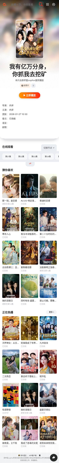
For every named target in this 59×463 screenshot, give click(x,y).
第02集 (21, 156)
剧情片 (26, 85)
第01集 (8, 156)
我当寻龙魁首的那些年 (29, 234)
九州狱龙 (44, 343)
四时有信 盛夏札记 (29, 300)
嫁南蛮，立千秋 (9, 443)
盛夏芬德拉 (45, 409)
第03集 (34, 156)
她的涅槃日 (7, 300)
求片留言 (23, 455)
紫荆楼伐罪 (26, 267)
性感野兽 (6, 409)
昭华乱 (43, 376)
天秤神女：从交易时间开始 (10, 343)
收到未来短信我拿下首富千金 (48, 443)
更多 (51, 312)
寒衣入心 (6, 234)
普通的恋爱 (45, 200)
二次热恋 (6, 376)
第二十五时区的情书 (48, 234)
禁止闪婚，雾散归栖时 (48, 300)
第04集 (48, 156)
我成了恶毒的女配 (29, 443)
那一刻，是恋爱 (9, 200)
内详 (11, 105)
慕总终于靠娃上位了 (29, 376)
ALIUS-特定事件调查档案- (29, 200)
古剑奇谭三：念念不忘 (10, 267)
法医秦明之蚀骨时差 (48, 267)
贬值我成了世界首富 (29, 343)
